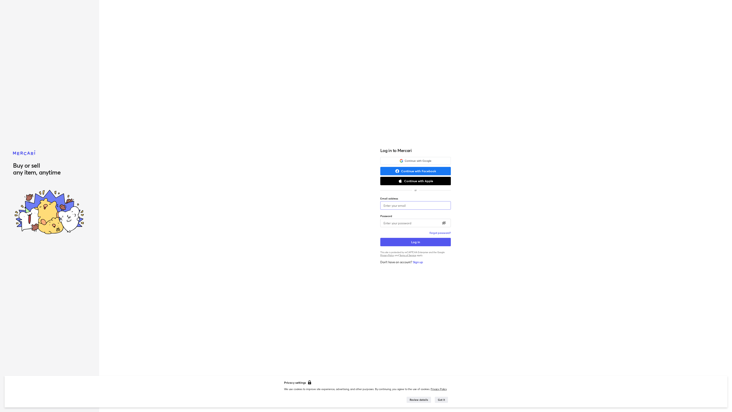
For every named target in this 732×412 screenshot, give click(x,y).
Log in (415, 242)
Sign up (418, 262)
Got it (441, 400)
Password (386, 216)
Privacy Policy (439, 389)
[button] (415, 161)
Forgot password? (440, 233)
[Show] (444, 223)
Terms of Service (407, 255)
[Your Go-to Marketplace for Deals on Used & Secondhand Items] (24, 153)
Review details (419, 400)
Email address (389, 198)
